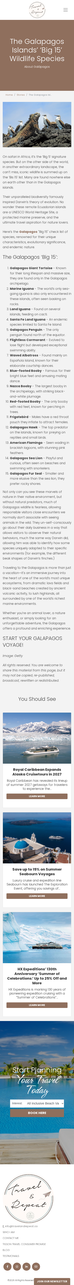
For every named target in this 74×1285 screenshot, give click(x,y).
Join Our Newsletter (52, 1281)
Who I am (9, 1232)
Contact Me (11, 1238)
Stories (21, 94)
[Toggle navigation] (65, 9)
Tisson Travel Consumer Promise (24, 1244)
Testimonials (11, 1256)
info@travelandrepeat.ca (21, 1226)
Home (9, 94)
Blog (6, 1250)
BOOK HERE (37, 1113)
